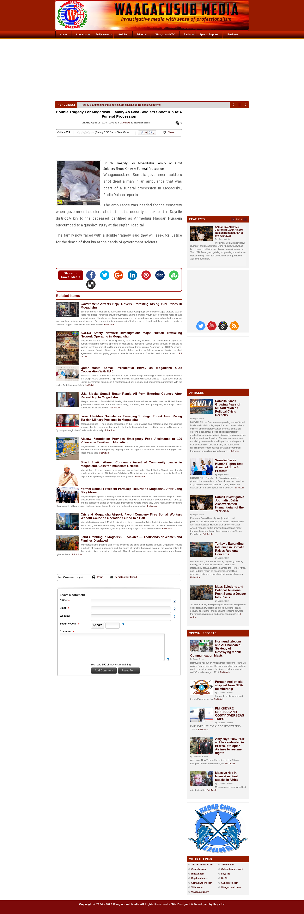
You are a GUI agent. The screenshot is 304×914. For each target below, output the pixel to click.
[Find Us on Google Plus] (223, 329)
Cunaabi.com (198, 869)
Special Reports (202, 633)
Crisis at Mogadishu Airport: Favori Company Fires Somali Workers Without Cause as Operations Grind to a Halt (131, 516)
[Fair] (82, 132)
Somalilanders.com (201, 883)
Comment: (66, 631)
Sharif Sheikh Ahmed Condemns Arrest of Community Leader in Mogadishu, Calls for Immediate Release (131, 464)
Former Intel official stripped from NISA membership (229, 685)
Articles (196, 392)
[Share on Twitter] (106, 276)
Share (171, 132)
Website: (65, 615)
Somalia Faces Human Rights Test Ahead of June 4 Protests (229, 465)
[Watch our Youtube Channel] (212, 329)
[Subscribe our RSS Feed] (234, 329)
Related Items (68, 296)
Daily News (125, 123)
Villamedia (196, 887)
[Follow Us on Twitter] (201, 329)
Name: (64, 600)
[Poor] (78, 132)
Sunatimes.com (229, 883)
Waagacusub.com (231, 887)
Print (100, 577)
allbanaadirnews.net (202, 864)
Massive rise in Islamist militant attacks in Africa (226, 776)
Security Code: (69, 623)
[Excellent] (92, 132)
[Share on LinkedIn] (133, 276)
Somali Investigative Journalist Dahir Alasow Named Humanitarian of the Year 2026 (229, 231)
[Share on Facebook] (92, 276)
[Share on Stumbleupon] (173, 276)
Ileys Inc (225, 873)
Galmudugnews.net (232, 869)
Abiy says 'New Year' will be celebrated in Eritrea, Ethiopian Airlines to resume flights (230, 746)
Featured (197, 219)
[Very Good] (88, 132)
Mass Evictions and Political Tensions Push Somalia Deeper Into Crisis (122, 104)
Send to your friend (126, 577)
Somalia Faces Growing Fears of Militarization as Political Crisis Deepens (227, 408)
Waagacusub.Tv (200, 892)
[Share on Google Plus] (120, 276)
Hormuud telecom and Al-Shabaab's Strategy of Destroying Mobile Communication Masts (216, 648)
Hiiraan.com (197, 873)
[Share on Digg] (161, 276)
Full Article (109, 324)
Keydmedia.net (199, 878)
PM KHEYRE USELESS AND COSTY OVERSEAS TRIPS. (229, 714)
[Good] (85, 132)
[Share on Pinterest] (147, 276)
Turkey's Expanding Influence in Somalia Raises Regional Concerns (229, 549)
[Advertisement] (103, 71)
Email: (64, 608)
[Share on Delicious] (91, 285)
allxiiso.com (227, 864)
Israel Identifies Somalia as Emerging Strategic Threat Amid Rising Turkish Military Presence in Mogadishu (131, 417)
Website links (200, 859)
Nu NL (224, 878)
